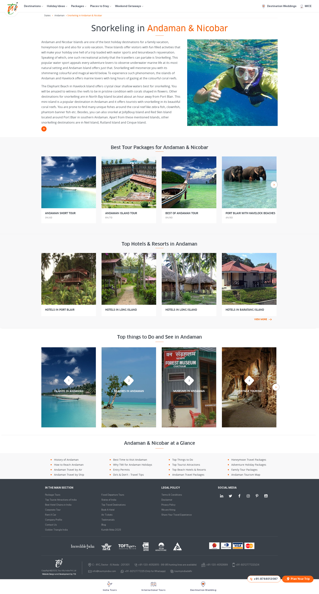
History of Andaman (66, 459)
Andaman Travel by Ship (69, 474)
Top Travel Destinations (113, 504)
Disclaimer (166, 499)
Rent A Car (50, 514)
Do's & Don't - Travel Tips (128, 474)
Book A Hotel (107, 509)
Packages (77, 6)
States (47, 15)
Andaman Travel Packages (188, 474)
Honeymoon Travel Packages (248, 459)
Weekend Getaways (128, 6)
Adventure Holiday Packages (248, 464)
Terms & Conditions (171, 494)
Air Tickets (106, 514)
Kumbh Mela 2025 (111, 529)
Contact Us (51, 524)
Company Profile (53, 519)
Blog (103, 524)
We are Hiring (168, 509)
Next (274, 184)
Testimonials (107, 519)
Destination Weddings (281, 6)
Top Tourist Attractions (186, 464)
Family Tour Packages (244, 469)
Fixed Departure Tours (112, 494)
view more (260, 319)
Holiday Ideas (56, 6)
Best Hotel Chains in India (58, 504)
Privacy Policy (168, 504)
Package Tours (52, 494)
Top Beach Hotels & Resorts (189, 469)
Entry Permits (121, 469)
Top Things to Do (182, 459)
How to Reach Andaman (69, 464)
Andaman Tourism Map (245, 474)
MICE (308, 6)
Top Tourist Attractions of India (61, 499)
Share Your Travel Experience (176, 514)
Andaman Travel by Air (68, 469)
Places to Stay (99, 6)
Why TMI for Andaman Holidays (132, 464)
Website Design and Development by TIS (59, 574)
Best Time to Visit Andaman (130, 459)
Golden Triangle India (56, 529)
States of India (108, 499)
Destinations (32, 6)
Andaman (59, 15)
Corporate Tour (53, 509)
